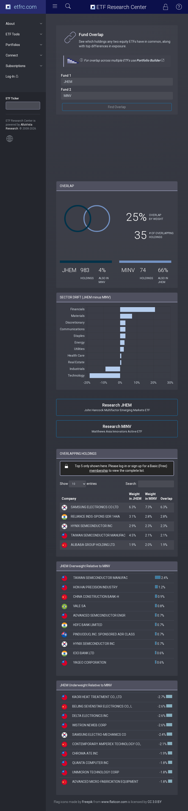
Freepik (87, 802)
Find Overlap (117, 107)
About (10, 23)
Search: (131, 483)
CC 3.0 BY (155, 802)
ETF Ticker (12, 98)
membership (98, 470)
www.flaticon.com (114, 802)
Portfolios (13, 45)
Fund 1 (66, 75)
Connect (12, 55)
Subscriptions (15, 66)
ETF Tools (13, 34)
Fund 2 (66, 89)
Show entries (78, 483)
